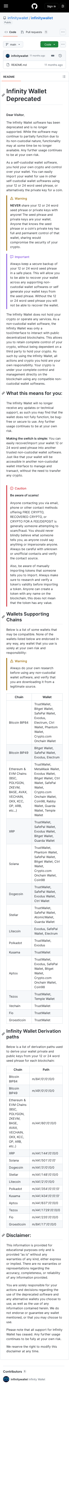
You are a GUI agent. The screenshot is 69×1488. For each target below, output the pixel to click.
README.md (19, 64)
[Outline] (64, 77)
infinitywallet (18, 18)
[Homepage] (34, 6)
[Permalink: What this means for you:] (3, 393)
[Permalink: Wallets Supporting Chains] (3, 616)
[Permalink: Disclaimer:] (3, 1235)
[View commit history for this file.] (60, 55)
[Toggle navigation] (6, 6)
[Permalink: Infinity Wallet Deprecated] (3, 95)
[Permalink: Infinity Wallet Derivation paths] (3, 1034)
